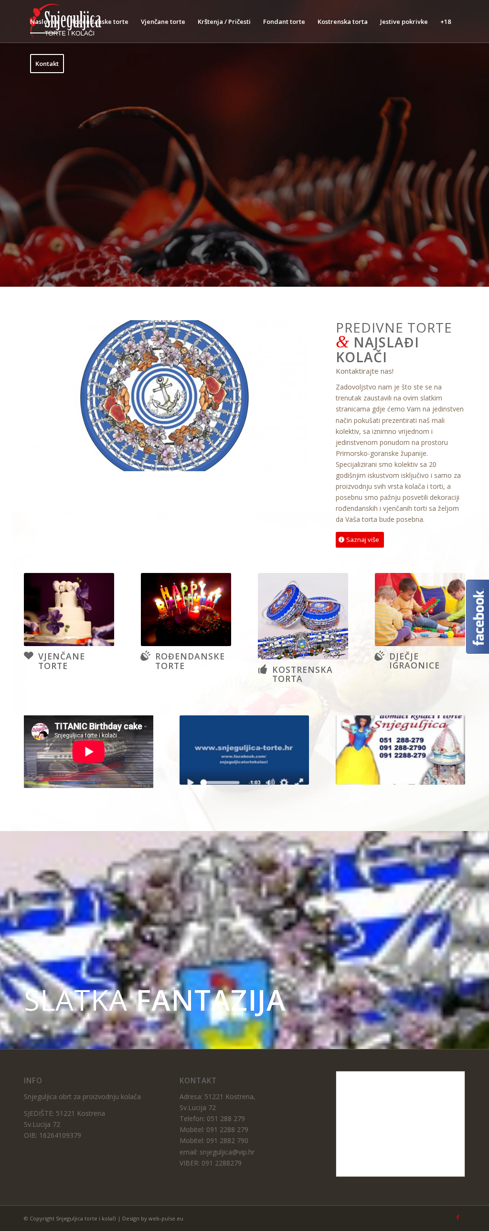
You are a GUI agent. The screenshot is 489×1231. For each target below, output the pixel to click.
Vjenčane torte (61, 660)
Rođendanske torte (190, 660)
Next (288, 395)
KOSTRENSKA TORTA (302, 674)
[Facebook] (458, 1217)
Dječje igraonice (414, 660)
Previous (45, 395)
